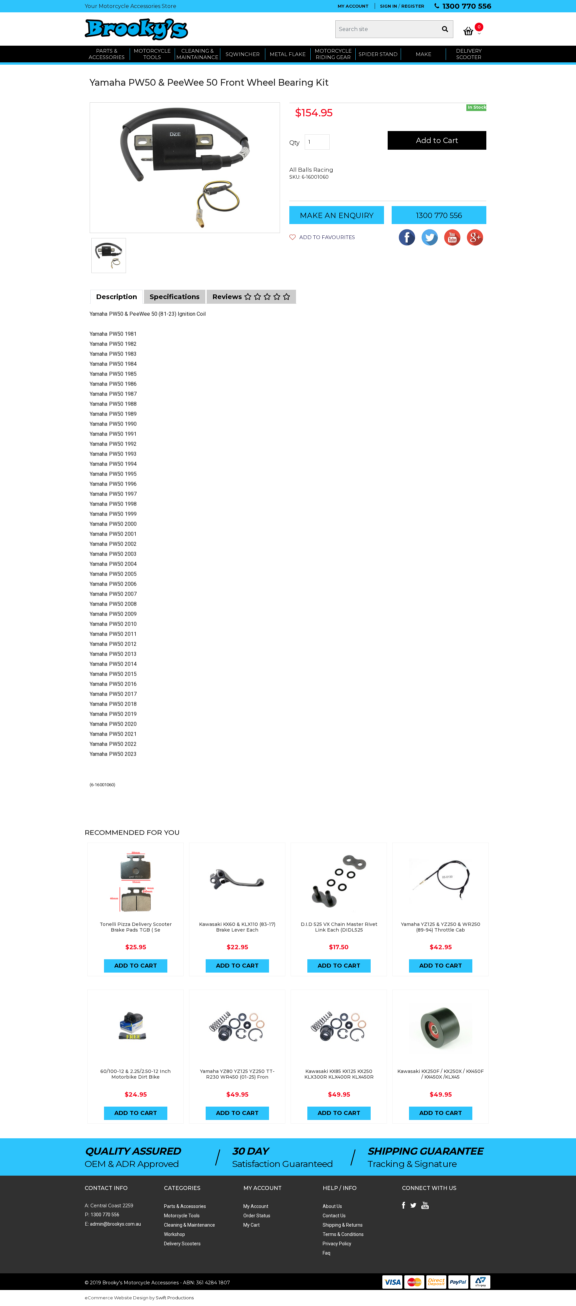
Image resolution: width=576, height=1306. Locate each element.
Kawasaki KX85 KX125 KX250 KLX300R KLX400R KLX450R (339, 1074)
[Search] (445, 29)
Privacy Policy (337, 1243)
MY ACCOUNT (353, 6)
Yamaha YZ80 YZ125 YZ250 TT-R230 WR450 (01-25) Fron (237, 1074)
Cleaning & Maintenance (189, 1225)
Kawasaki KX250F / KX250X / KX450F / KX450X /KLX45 (440, 1074)
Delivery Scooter (469, 54)
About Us (332, 1206)
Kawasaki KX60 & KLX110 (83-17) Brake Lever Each (237, 927)
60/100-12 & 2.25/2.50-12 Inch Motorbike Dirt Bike (135, 1074)
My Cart (251, 1225)
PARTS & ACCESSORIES (107, 54)
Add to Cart (437, 140)
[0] (468, 31)
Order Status (256, 1215)
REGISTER (412, 6)
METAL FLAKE (288, 54)
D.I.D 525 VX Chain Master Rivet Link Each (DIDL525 (339, 927)
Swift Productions (175, 1297)
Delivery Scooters (182, 1243)
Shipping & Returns (343, 1225)
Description (116, 297)
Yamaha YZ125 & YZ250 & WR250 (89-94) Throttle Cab (440, 927)
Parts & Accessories (185, 1206)
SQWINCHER (243, 54)
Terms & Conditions (343, 1234)
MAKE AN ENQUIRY (337, 215)
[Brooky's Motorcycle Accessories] (136, 29)
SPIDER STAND (378, 54)
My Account (255, 1206)
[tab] (116, 297)
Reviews (228, 297)
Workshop (174, 1234)
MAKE (423, 54)
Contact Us (334, 1215)
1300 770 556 (466, 6)
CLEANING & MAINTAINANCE (197, 54)
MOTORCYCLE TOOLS (152, 54)
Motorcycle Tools (182, 1215)
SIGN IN (388, 6)
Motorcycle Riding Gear (333, 54)
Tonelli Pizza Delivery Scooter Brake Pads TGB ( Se (136, 927)
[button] (322, 237)
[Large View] (108, 255)
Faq (326, 1253)
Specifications (175, 297)
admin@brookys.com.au (115, 1224)
